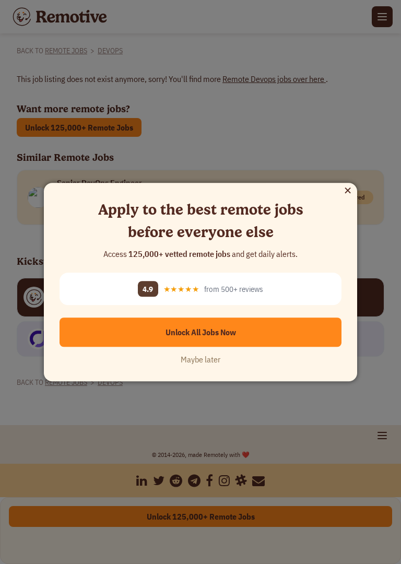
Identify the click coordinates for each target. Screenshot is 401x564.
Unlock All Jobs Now (201, 332)
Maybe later (200, 359)
